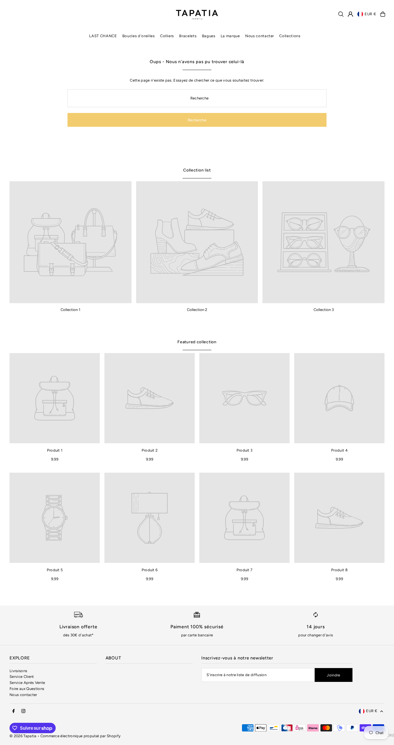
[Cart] (382, 14)
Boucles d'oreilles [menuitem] (138, 36)
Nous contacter (23, 695)
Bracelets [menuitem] (187, 36)
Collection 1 (70, 310)
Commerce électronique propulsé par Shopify (80, 736)
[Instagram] (23, 711)
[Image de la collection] (71, 242)
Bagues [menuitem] (208, 36)
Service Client (22, 676)
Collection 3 (324, 310)
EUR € (370, 14)
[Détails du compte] (350, 14)
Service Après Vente (27, 682)
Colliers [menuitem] (167, 36)
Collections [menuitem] (289, 36)
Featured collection (196, 342)
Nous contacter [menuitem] (259, 36)
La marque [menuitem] (230, 36)
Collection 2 (197, 310)
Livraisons (18, 671)
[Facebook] (13, 711)
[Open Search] (341, 14)
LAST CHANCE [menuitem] (103, 36)
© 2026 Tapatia (23, 736)
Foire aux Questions (27, 688)
